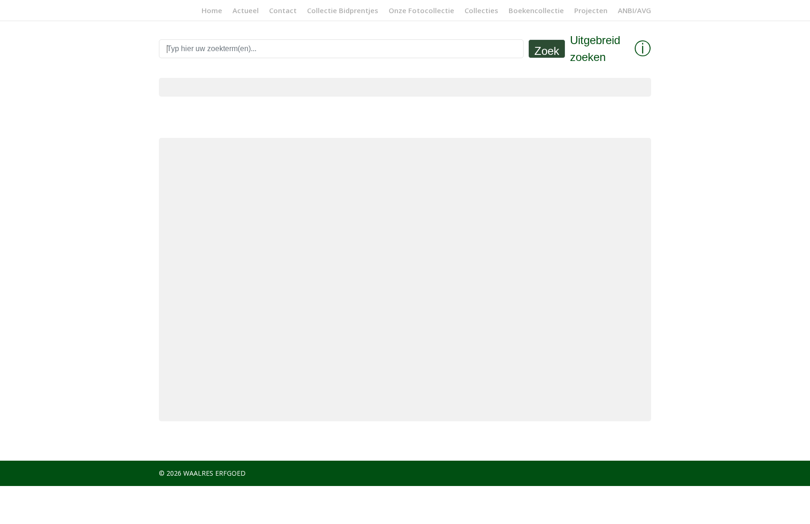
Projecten (591, 11)
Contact (283, 11)
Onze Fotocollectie (421, 11)
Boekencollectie (536, 11)
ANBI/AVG (634, 11)
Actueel (245, 11)
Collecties (481, 11)
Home (212, 11)
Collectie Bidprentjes (342, 11)
